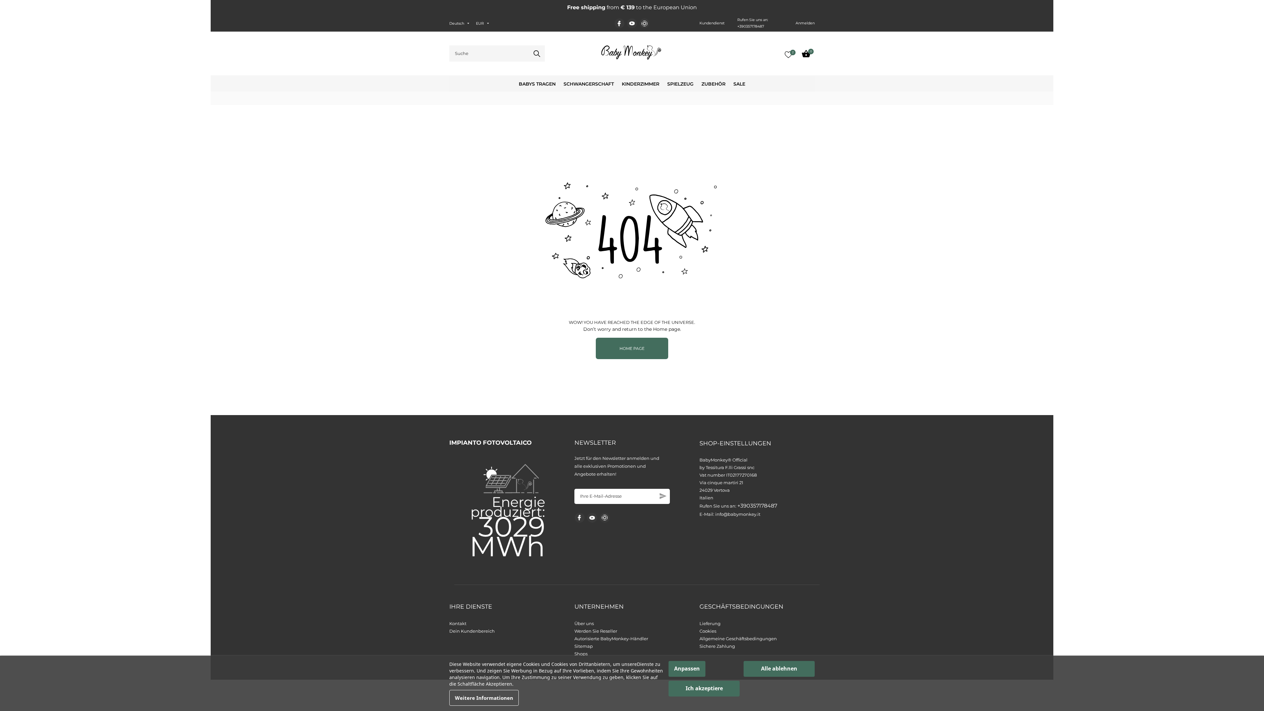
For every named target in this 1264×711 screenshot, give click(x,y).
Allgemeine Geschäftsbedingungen (738, 638)
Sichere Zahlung (717, 646)
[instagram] (644, 23)
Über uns (584, 623)
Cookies (707, 631)
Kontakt (457, 623)
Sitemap (583, 646)
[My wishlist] (788, 54)
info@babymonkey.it (737, 514)
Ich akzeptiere (704, 688)
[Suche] (537, 54)
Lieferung (710, 623)
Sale (739, 84)
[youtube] (632, 23)
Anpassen (687, 668)
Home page (632, 348)
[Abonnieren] (663, 496)
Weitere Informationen (484, 698)
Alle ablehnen (779, 668)
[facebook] (619, 23)
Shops (581, 653)
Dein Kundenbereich (472, 631)
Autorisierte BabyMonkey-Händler (611, 638)
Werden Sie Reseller (595, 631)
